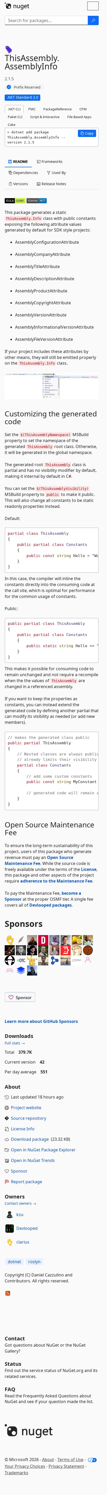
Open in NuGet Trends (33, 1160)
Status (13, 1363)
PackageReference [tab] (57, 109)
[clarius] (9, 1242)
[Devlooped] (9, 1228)
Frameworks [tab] (52, 161)
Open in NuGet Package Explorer (43, 1150)
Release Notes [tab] (53, 183)
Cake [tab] (11, 124)
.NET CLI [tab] (14, 109)
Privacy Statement (66, 1466)
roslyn (34, 1262)
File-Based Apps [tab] (79, 116)
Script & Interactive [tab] (44, 116)
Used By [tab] (58, 172)
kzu (19, 1214)
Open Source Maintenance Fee (39, 860)
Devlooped (27, 1228)
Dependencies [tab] (25, 172)
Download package (30, 1139)
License (88, 869)
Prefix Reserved (27, 87)
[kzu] (9, 1214)
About (48, 1459)
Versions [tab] (20, 183)
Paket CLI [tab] (15, 116)
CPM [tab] (83, 109)
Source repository (28, 1118)
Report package (26, 1182)
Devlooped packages (50, 905)
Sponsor (19, 1171)
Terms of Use (70, 1459)
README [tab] (20, 161)
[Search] (93, 20)
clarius (22, 1242)
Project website (26, 1107)
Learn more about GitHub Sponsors (41, 1021)
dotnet (14, 1262)
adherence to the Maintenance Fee (56, 881)
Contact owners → (20, 1203)
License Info (23, 1129)
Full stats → (15, 1043)
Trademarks (16, 1473)
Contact (15, 1338)
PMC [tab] (32, 109)
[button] (87, 133)
